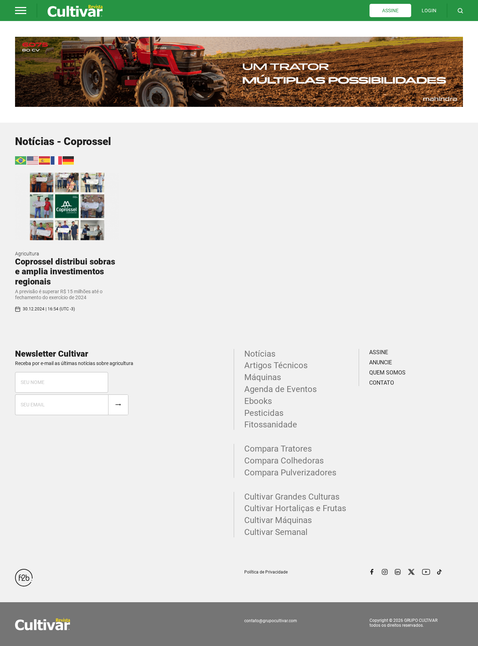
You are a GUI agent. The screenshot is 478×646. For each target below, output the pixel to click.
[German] (69, 160)
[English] (33, 160)
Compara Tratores (278, 449)
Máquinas (262, 377)
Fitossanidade (270, 424)
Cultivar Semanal (276, 532)
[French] (57, 160)
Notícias (259, 354)
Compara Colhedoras (284, 461)
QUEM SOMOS (387, 372)
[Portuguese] (21, 160)
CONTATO (381, 382)
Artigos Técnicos (276, 365)
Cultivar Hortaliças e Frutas (295, 508)
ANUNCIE (380, 362)
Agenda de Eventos (280, 389)
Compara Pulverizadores (290, 472)
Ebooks (258, 401)
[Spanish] (45, 160)
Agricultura (27, 253)
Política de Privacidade (266, 572)
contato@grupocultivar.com (270, 620)
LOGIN (429, 10)
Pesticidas (263, 413)
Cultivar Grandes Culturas (291, 497)
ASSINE (390, 10)
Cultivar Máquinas (278, 520)
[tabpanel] (239, 72)
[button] (20, 11)
